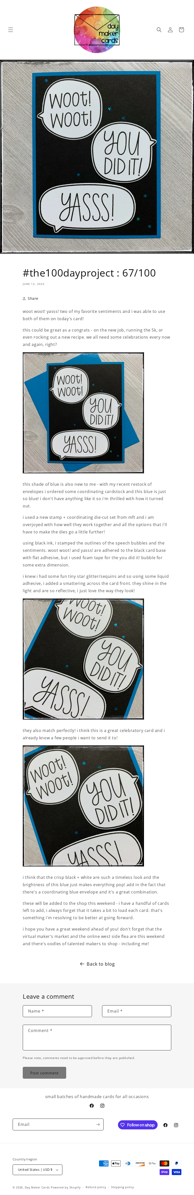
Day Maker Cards (37, 1187)
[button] (10, 29)
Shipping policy (122, 1187)
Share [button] (33, 298)
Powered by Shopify (66, 1187)
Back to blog (101, 964)
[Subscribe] (97, 1124)
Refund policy (96, 1187)
